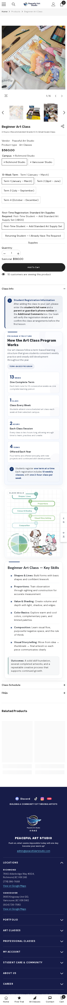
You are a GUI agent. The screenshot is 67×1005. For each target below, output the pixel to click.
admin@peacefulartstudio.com (33, 850)
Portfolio (10, 919)
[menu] (4, 4)
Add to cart (33, 267)
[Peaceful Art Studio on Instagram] (42, 799)
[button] (56, 96)
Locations (10, 862)
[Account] (53, 4)
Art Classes (12, 930)
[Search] (14, 4)
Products (15, 11)
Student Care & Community (23, 962)
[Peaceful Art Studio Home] (33, 824)
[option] (33, 57)
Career (8, 983)
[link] (17, 766)
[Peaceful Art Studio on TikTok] (36, 799)
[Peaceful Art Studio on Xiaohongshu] (49, 799)
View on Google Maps (14, 885)
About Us (9, 973)
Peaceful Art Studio (23, 140)
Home (4, 11)
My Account (11, 951)
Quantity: (7, 248)
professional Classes (19, 941)
